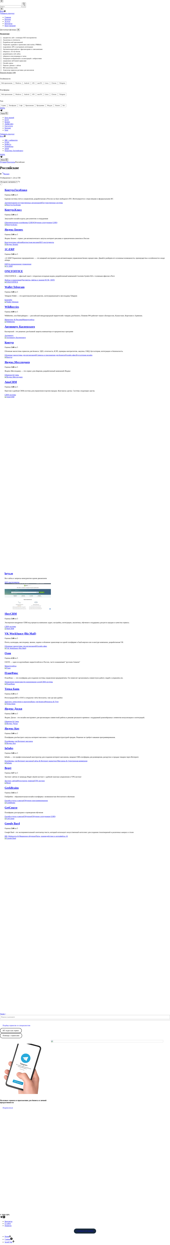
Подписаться (8, 1108)
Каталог (8, 128)
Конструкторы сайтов (13, 242)
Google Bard (12, 823)
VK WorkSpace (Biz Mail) (20, 633)
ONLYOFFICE (14, 271)
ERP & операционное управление (18, 264)
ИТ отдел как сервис (11, 1031)
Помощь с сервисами (11, 1036)
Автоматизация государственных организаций (23, 203)
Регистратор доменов (25, 781)
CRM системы (10, 395)
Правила (8, 1226)
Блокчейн (8, 300)
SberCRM (11, 613)
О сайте (8, 1224)
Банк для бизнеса (38, 702)
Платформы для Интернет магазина (19, 741)
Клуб (7, 120)
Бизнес (7, 122)
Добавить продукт (7, 134)
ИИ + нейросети (11, 140)
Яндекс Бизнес (14, 229)
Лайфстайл (9, 124)
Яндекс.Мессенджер (17, 362)
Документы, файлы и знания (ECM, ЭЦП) (38, 280)
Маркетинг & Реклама (13, 320)
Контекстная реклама (30, 242)
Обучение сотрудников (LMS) (45, 223)
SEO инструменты (46, 242)
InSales (9, 748)
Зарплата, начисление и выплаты (18, 702)
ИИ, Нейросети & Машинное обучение (20, 836)
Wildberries (12, 306)
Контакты (8, 1221)
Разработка (9, 146)
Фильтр (6, 174)
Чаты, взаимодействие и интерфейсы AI (52, 836)
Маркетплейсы (28, 320)
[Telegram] (1, 111)
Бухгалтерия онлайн (84, 355)
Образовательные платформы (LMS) (19, 223)
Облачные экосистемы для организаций (20, 355)
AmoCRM (11, 381)
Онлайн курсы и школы (14, 801)
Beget (8, 767)
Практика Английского (14, 151)
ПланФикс (11, 673)
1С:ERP (9, 249)
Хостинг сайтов (11, 781)
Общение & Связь (12, 375)
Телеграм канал (10, 1095)
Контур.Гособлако (16, 189)
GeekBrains (12, 787)
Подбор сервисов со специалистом (16, 1025)
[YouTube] (4, 1217)
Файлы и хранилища (13, 280)
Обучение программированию (36, 801)
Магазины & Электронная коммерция (72, 761)
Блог (6, 130)
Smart (7, 149)
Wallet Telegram (15, 286)
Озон (8, 653)
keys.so (9, 573)
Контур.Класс (13, 209)
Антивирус (9, 335)
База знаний (9, 118)
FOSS (7, 142)
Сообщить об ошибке (85, 1231)
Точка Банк (12, 688)
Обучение (28, 816)
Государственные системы (52, 203)
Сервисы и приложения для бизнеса (50, 355)
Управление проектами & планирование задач (23, 682)
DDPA (2, 108)
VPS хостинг (40, 781)
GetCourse (11, 807)
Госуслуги (9, 126)
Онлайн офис (70, 355)
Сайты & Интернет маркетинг (45, 761)
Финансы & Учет (52, 702)
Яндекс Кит (12, 728)
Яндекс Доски (13, 708)
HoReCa (8, 144)
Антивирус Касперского (20, 326)
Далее (2, 1014)
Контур (9, 342)
